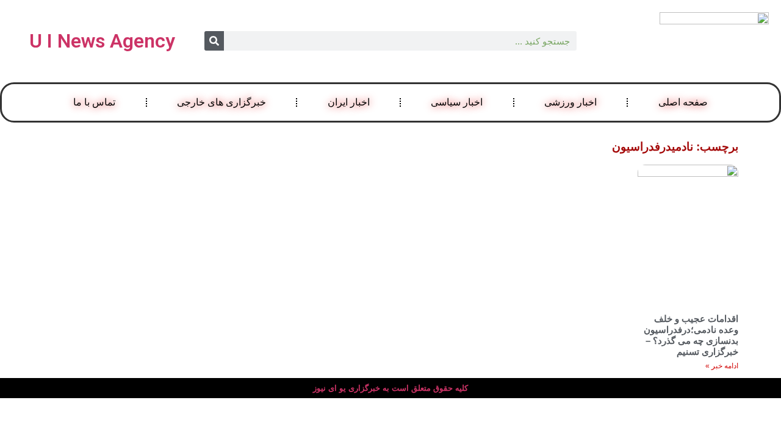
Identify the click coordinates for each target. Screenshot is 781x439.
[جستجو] (214, 41)
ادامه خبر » (721, 366)
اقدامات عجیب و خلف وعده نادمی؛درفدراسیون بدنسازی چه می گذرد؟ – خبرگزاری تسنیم (691, 335)
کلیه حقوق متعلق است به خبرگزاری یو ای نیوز (390, 388)
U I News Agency (102, 40)
